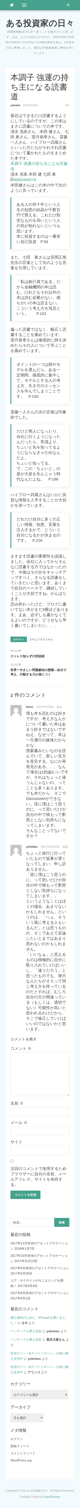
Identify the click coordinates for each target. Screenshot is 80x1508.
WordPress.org (21, 1460)
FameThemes (52, 1496)
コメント (21, 1048)
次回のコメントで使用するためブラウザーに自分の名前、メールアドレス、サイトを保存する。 (38, 1176)
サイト (16, 1142)
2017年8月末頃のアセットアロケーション (39, 1293)
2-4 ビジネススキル (41, 639)
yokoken (15, 105)
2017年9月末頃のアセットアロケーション (39, 1268)
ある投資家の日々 (40, 23)
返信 (59, 706)
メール (19, 1122)
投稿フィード (19, 1446)
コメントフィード (22, 1453)
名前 (17, 1103)
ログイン (16, 1439)
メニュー (24, 5)
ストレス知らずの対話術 (27, 656)
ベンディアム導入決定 (26, 1331)
